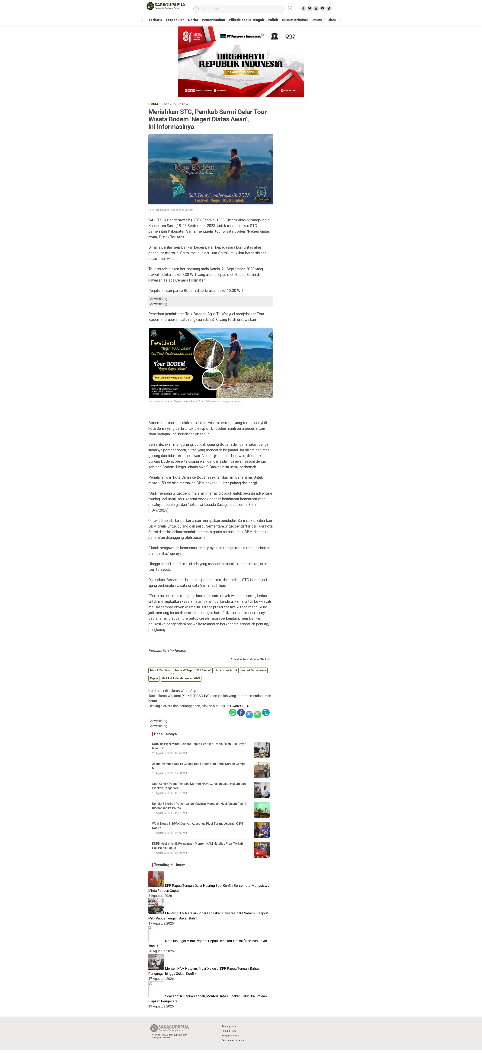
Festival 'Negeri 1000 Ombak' (193, 671)
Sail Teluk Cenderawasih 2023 (181, 678)
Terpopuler (174, 20)
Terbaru (155, 20)
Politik (273, 20)
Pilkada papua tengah (246, 20)
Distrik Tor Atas (160, 671)
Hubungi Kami (229, 1031)
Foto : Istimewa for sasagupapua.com (170, 209)
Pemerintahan (213, 20)
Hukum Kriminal (295, 20)
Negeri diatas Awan (253, 671)
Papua (154, 678)
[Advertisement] (358, 94)
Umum (316, 20)
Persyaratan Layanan (233, 1040)
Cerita (193, 20)
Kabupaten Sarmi (226, 671)
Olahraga (334, 20)
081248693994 (237, 706)
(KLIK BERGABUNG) (196, 695)
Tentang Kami (229, 1026)
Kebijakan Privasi (230, 1035)
